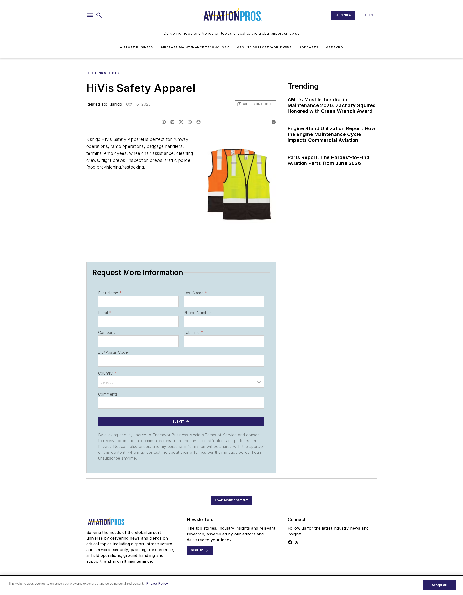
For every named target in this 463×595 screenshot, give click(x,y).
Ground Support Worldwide (264, 47)
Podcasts (309, 47)
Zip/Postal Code (113, 352)
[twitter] (181, 122)
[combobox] (181, 382)
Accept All (439, 585)
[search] (99, 15)
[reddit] (189, 122)
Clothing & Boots (102, 73)
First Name (110, 293)
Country (107, 373)
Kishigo (115, 104)
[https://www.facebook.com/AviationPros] (290, 542)
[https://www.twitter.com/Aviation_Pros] (296, 542)
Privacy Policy (157, 583)
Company (107, 332)
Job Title (193, 332)
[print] (273, 122)
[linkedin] (172, 122)
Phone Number (197, 312)
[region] (231, 585)
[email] (198, 122)
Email (104, 312)
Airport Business (136, 47)
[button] (90, 15)
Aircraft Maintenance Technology (195, 47)
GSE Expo (334, 47)
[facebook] (163, 122)
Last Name (195, 293)
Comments (108, 394)
